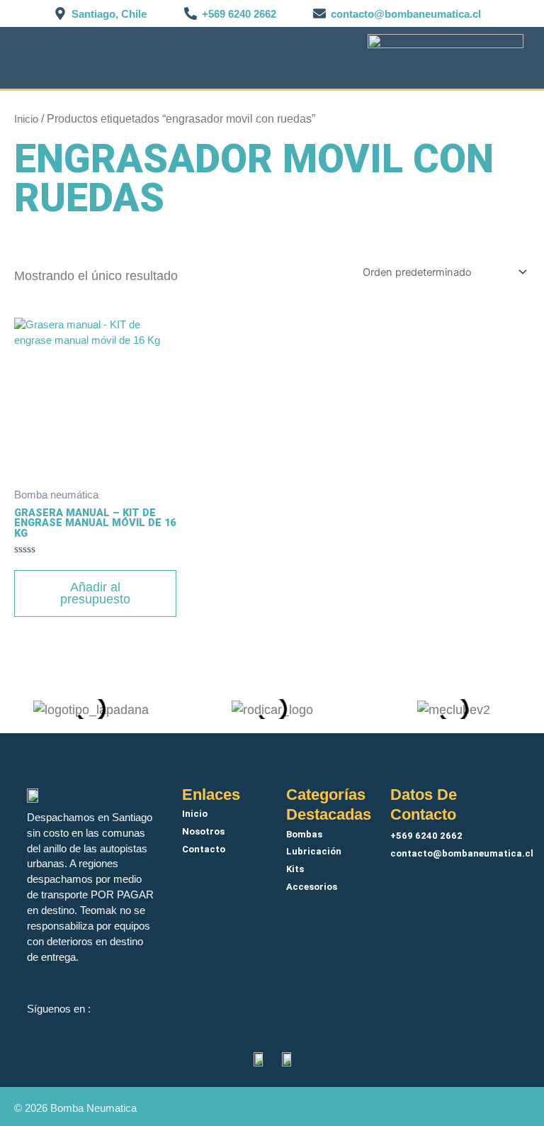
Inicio (26, 119)
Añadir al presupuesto (95, 593)
